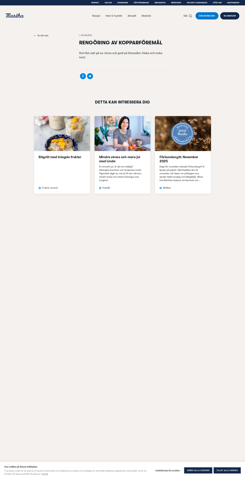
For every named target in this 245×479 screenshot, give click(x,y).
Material (146, 15)
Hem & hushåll (114, 15)
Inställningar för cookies (168, 470)
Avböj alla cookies (198, 470)
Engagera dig (207, 16)
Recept (96, 15)
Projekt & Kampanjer (197, 3)
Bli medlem (230, 16)
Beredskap (176, 3)
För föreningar (141, 3)
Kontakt (95, 3)
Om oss (108, 3)
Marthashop (233, 3)
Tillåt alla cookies (227, 470)
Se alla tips (42, 35)
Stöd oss (217, 3)
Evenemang (122, 3)
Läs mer (45, 474)
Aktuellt (132, 15)
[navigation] (15, 15)
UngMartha (160, 3)
